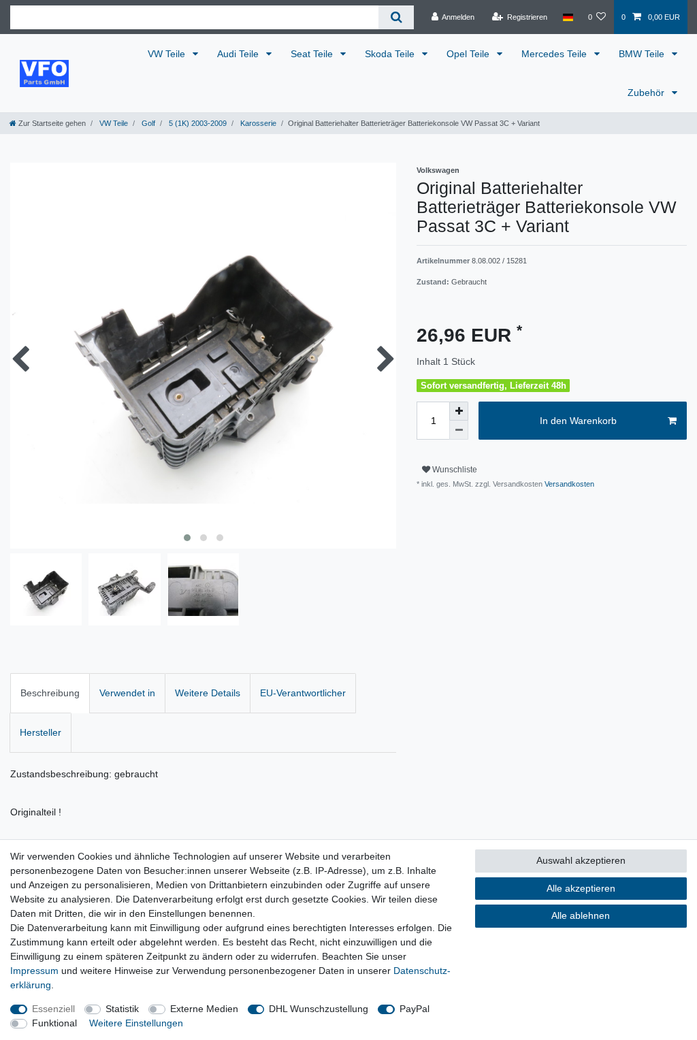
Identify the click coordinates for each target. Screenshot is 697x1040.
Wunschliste (453, 469)
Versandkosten (568, 484)
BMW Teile (643, 53)
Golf (147, 123)
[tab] (50, 693)
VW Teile (168, 53)
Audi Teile (239, 53)
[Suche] (395, 17)
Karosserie (257, 123)
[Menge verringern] (458, 430)
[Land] (567, 17)
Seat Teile (313, 53)
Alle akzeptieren (581, 888)
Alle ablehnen (580, 915)
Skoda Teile (391, 53)
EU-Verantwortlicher (303, 692)
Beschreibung (50, 692)
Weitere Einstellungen (136, 1023)
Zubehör (647, 92)
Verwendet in (127, 692)
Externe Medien (204, 1008)
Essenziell (53, 1008)
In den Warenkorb (578, 420)
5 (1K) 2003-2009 (197, 123)
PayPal (414, 1008)
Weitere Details (207, 692)
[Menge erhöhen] (458, 411)
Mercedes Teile (555, 53)
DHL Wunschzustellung (318, 1008)
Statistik (122, 1008)
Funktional (54, 1023)
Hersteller (40, 732)
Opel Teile (469, 53)
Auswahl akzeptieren (581, 860)
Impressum (34, 970)
